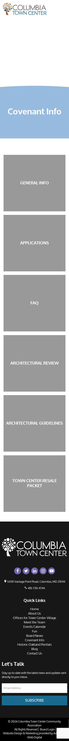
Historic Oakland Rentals (34, 644)
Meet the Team (34, 622)
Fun (63, 37)
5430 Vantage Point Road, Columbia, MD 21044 (36, 582)
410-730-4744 (36, 588)
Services (63, 45)
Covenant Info (63, 66)
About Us (63, 15)
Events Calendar (63, 27)
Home (63, 6)
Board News (63, 54)
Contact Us (63, 77)
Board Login (47, 729)
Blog (34, 648)
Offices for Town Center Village (34, 617)
